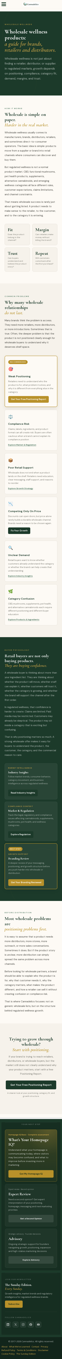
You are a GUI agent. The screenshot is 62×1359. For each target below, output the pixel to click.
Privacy (44, 1346)
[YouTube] (38, 1324)
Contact (35, 1346)
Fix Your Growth (19, 530)
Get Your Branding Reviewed (26, 882)
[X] (16, 1324)
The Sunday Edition (26, 1353)
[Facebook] (31, 1324)
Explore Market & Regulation (22, 445)
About (4, 1346)
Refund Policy (8, 1350)
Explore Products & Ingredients (23, 619)
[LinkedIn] (8, 1324)
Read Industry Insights (23, 792)
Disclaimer (43, 1350)
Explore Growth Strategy (20, 488)
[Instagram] (23, 1324)
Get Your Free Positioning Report (28, 399)
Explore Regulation (21, 834)
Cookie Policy (8, 1353)
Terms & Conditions (26, 1350)
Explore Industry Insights (20, 576)
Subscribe (13, 1304)
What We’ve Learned (19, 1346)
